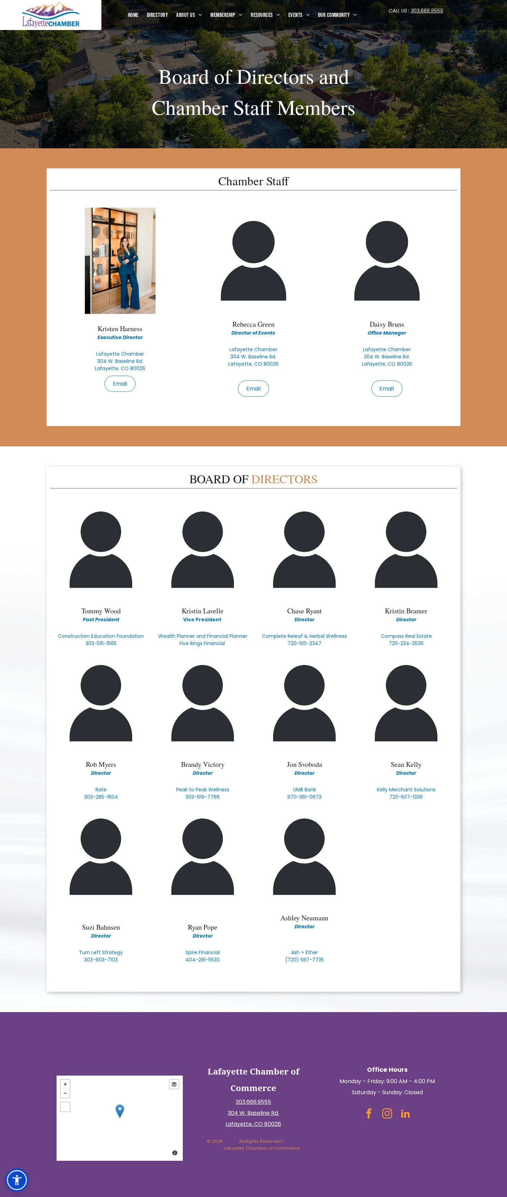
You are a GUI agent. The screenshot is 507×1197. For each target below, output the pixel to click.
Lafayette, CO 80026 (253, 1124)
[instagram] (387, 1114)
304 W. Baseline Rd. (253, 1113)
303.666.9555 (427, 10)
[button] (17, 1180)
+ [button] (65, 1084)
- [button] (65, 1093)
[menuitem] (133, 15)
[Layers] (174, 1084)
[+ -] (119, 1118)
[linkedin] (405, 1114)
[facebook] (368, 1114)
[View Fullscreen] (65, 1106)
